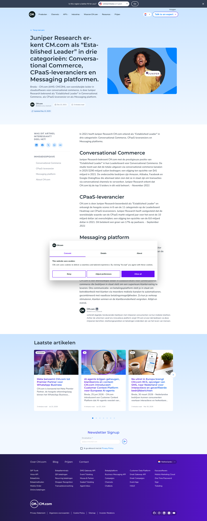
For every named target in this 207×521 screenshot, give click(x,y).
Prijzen (117, 14)
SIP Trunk (34, 470)
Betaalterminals (61, 470)
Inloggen (172, 9)
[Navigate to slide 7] (114, 418)
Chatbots (109, 486)
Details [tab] (103, 253)
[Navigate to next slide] (173, 375)
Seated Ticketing (87, 482)
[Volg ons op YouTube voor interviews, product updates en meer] (173, 513)
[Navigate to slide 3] (100, 418)
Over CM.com (38, 461)
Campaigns (109, 478)
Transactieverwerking (64, 486)
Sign (157, 482)
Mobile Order (35, 486)
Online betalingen (37, 489)
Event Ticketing (86, 474)
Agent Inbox (85, 486)
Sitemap (92, 513)
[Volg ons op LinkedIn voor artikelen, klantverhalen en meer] (164, 513)
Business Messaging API (115, 474)
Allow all (138, 274)
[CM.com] (32, 14)
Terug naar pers (39, 30)
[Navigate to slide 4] (103, 418)
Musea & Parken (87, 478)
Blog (55, 461)
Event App (134, 482)
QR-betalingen (61, 474)
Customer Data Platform (140, 470)
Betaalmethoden (37, 482)
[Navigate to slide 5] (107, 418)
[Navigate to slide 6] (110, 418)
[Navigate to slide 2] (96, 418)
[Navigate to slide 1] (93, 418)
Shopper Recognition (64, 482)
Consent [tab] (67, 253)
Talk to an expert (164, 14)
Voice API (34, 474)
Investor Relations (107, 513)
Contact (84, 461)
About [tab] (139, 253)
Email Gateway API (138, 474)
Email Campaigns (137, 478)
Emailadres (87, 438)
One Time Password (163, 478)
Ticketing (158, 486)
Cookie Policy (79, 513)
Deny (69, 274)
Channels (109, 482)
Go (135, 4)
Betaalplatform (111, 470)
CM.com (39, 103)
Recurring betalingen (64, 478)
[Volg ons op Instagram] (159, 513)
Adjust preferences (104, 274)
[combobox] (113, 3)
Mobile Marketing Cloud (165, 474)
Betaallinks (35, 478)
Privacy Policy (107, 448)
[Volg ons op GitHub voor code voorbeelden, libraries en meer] (154, 513)
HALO (132, 486)
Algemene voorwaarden (59, 513)
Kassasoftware (161, 470)
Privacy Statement (37, 513)
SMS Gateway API (87, 470)
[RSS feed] (169, 513)
